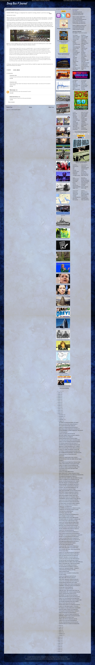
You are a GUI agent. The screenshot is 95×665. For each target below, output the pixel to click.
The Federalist (75, 65)
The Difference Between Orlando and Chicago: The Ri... (69, 466)
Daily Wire (83, 39)
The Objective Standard (85, 62)
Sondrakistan (83, 184)
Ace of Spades (75, 35)
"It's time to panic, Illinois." (64, 550)
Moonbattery (83, 52)
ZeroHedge (83, 89)
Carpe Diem (83, 82)
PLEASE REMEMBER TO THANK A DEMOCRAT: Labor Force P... (71, 430)
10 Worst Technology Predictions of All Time (67, 569)
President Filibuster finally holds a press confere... (68, 582)
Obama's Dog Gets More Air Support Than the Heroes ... (69, 501)
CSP (73, 168)
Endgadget (74, 195)
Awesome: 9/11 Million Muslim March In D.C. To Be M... (69, 481)
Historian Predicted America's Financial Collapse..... (68, 438)
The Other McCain (84, 65)
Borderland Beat (75, 166)
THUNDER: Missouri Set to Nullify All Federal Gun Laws (69, 444)
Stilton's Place (75, 126)
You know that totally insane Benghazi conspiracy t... (69, 566)
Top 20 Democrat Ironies (5, 0)
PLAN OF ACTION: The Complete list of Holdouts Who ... (69, 623)
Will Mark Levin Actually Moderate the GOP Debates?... (69, 536)
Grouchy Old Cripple (76, 120)
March (60, 631)
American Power (75, 180)
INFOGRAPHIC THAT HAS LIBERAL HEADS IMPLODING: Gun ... (71, 561)
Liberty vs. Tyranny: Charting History (79, 16)
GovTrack (74, 82)
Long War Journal (76, 171)
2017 (59, 407)
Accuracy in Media (84, 113)
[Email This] (14, 70)
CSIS (73, 167)
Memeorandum (83, 125)
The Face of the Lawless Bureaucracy (66, 544)
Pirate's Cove (83, 54)
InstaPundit (75, 58)
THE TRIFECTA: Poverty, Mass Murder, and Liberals (68, 422)
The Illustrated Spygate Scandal (78, 13)
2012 (59, 637)
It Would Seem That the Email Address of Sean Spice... (69, 553)
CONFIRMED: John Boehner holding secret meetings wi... (70, 585)
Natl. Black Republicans (85, 180)
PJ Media (74, 62)
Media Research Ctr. (84, 124)
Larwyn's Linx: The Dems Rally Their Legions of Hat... (69, 522)
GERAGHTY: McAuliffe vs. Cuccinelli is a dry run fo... (69, 557)
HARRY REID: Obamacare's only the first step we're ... (69, 579)
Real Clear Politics (84, 129)
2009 (59, 641)
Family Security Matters (77, 186)
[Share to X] (16, 70)
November (61, 416)
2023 (59, 397)
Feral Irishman (75, 118)
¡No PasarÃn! (75, 181)
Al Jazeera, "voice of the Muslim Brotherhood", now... (69, 487)
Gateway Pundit (75, 53)
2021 (59, 400)
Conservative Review (76, 44)
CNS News (75, 43)
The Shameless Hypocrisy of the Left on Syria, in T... (68, 443)
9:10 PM (11, 78)
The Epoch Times (76, 48)
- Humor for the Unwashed (80, 32)
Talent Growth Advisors (85, 199)
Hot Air (74, 56)
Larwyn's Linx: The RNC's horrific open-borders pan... (69, 493)
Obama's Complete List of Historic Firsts (79, 25)
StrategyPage (75, 172)
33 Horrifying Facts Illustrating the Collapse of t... (68, 476)
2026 (59, 392)
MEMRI (82, 126)
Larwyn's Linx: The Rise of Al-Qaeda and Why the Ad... (69, 614)
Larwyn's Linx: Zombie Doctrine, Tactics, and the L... (68, 457)
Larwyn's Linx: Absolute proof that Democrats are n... (69, 427)
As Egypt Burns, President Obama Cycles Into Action (69, 523)
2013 (59, 413)
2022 (59, 399)
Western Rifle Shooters (85, 66)
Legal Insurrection (84, 48)
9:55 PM (11, 86)
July (60, 625)
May (60, 628)
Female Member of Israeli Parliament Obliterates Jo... (69, 531)
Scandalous (61, 460)
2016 (59, 408)
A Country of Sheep (62, 574)
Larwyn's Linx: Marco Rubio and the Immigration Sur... (69, 538)
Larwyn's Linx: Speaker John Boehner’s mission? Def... (69, 449)
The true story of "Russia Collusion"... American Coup (63, 41)
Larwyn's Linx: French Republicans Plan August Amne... (69, 598)
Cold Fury (74, 184)
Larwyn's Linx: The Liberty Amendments (66, 530)
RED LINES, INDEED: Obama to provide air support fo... (69, 435)
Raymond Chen (75, 193)
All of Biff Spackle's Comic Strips (64, 385)
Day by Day (75, 116)
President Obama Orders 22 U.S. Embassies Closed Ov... (69, 604)
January (60, 635)
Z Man (82, 69)
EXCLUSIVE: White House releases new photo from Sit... (69, 539)
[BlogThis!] (15, 70)
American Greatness (76, 36)
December (61, 414)
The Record (75, 174)
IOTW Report (83, 44)
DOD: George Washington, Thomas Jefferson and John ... (70, 447)
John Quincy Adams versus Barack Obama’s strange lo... (69, 503)
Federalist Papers (84, 118)
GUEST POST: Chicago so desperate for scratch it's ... (69, 492)
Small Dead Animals (84, 182)
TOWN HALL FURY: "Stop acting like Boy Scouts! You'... (69, 590)
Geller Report (75, 54)
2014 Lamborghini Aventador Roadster (66, 515)
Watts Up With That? (84, 175)
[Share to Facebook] (17, 70)
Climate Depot (83, 166)
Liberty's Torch (83, 49)
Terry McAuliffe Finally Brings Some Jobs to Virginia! (69, 601)
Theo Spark (83, 185)
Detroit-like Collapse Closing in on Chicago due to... (68, 609)
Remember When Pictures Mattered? (66, 436)
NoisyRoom (83, 53)
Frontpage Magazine (76, 52)
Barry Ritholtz (83, 81)
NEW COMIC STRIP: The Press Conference (67, 577)
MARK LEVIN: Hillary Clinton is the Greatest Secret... (69, 547)
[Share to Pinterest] (19, 70)
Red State (83, 57)
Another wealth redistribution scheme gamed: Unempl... (69, 463)
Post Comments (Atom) (16, 109)
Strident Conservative (85, 60)
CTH (73, 45)
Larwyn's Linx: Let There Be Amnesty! (66, 588)
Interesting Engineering (76, 197)
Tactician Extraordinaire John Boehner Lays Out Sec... (69, 484)
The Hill (74, 66)
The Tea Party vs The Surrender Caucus (66, 617)
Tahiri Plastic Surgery (84, 198)
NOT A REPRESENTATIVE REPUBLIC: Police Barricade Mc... (70, 452)
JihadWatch (83, 121)
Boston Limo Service (14, 96)
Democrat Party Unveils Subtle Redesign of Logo (68, 520)
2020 (59, 402)
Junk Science (83, 171)
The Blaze (74, 40)
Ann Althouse (83, 35)
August (60, 421)
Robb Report (75, 198)
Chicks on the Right (84, 36)
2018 (59, 405)
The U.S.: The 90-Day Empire (78, 20)
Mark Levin (75, 60)
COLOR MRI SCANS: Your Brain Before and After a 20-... (69, 527)
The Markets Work (84, 64)
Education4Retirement (85, 194)
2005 (59, 648)
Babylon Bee (75, 113)
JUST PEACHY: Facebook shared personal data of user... (69, 451)
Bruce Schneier (75, 199)
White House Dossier (76, 89)
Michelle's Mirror (75, 124)
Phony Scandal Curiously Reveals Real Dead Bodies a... (69, 533)
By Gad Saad (63, 29)
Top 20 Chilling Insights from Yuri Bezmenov (72, 0)
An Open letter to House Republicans (66, 587)
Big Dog (74, 182)
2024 (59, 396)
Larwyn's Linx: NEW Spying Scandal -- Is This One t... (69, 606)
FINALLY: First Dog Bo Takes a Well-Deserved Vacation (69, 563)
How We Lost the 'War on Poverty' (78, 28)
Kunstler (82, 45)
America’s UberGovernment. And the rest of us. (68, 593)
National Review (75, 61)
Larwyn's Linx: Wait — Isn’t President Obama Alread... (69, 546)
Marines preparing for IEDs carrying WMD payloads (68, 517)
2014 (59, 411)
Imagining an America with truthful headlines (67, 542)
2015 (59, 410)
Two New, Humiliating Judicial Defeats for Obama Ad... (69, 528)
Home (30, 107)
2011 (59, 638)
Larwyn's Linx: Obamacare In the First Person (67, 576)
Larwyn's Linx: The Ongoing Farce (65, 506)
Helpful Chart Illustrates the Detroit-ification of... (68, 612)
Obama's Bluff (61, 455)
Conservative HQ (84, 37)
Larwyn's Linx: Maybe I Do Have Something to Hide (68, 465)
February (61, 633)
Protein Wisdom (84, 56)
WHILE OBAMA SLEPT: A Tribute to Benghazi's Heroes (69, 473)
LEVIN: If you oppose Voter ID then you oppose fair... (69, 555)
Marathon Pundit (84, 178)
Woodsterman (75, 129)
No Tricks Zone (84, 172)
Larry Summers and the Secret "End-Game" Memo (68, 468)
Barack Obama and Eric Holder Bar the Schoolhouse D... (69, 428)
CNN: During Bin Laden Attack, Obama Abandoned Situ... (69, 549)
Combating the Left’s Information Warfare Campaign (69, 509)
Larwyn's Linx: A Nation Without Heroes (66, 471)
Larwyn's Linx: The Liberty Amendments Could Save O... (69, 552)
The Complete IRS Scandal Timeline (79, 26)
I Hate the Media (84, 120)
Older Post (51, 107)
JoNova (82, 170)
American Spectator (76, 37)
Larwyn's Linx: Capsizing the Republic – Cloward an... (69, 568)
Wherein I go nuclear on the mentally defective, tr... (68, 424)
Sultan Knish (83, 61)
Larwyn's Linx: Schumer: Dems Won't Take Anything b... (69, 558)
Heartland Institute (84, 168)
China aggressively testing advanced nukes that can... (69, 541)
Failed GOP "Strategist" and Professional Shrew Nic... (69, 482)
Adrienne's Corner (76, 178)
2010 (59, 640)
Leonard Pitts (83, 122)
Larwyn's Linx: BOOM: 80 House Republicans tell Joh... (69, 479)
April (60, 630)
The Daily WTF (75, 194)
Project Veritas (75, 86)
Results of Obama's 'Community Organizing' (41, 0)
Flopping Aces (83, 40)
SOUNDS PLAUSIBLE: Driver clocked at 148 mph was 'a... (70, 584)
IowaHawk (74, 121)
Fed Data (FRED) (84, 86)
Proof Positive (75, 125)
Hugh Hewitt (75, 57)
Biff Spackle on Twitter (85, 193)
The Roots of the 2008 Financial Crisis (79, 23)
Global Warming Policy (85, 167)
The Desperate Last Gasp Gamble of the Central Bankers (69, 607)
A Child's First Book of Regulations (78, 29)
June (60, 627)
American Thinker (76, 39)
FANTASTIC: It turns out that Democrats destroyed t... (69, 525)
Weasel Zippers (75, 69)
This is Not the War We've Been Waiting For (67, 425)
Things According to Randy (64, 571)
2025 (59, 394)
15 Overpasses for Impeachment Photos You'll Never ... (69, 610)
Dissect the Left (75, 185)
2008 (59, 643)
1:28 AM (11, 99)
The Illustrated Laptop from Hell (78, 14)
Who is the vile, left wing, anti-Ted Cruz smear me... (68, 504)
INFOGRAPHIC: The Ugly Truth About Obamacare (68, 595)
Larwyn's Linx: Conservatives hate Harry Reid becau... (69, 580)
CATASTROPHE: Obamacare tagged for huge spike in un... (70, 498)
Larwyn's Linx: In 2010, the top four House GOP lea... (69, 500)
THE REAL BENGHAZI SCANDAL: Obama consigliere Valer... (70, 599)
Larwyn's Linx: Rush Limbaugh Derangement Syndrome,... (70, 441)
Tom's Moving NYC (84, 197)
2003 (59, 651)
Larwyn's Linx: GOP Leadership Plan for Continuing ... (69, 485)
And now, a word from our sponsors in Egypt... (67, 489)
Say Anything (83, 58)
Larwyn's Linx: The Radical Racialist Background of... (69, 514)
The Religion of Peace (76, 175)
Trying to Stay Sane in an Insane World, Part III (67, 454)
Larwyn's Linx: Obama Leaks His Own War (67, 433)
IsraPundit (74, 170)
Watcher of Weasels (84, 186)
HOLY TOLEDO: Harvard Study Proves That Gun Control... (70, 462)
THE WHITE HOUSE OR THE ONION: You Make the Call (69, 519)
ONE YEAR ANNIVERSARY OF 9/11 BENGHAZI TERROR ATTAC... (71, 474)
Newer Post (9, 107)
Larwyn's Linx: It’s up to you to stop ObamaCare (68, 620)
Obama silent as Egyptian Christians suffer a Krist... (68, 495)
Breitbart (74, 41)
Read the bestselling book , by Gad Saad (63, 54)
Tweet (50, 13)
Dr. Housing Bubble (84, 85)
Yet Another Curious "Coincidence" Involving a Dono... (69, 572)
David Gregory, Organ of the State (65, 512)
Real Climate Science (84, 174)
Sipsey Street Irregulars (85, 181)
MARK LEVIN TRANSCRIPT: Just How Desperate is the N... (70, 490)
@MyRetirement (84, 195)
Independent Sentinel (84, 43)
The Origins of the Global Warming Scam (79, 19)
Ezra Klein (83, 117)
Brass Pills (74, 81)
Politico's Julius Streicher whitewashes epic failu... (68, 618)
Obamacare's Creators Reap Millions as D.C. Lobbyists (69, 446)
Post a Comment (11, 102)
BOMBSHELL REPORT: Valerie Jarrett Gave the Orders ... (70, 615)
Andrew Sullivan (84, 116)
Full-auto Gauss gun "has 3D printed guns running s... (69, 560)
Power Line (75, 64)
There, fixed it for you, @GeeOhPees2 (66, 511)
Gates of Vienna (84, 41)
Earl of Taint (75, 117)
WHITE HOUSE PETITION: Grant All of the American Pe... (69, 596)
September (61, 419)
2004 (59, 649)
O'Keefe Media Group (76, 85)
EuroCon (74, 49)
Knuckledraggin (75, 122)
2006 (59, 646)
